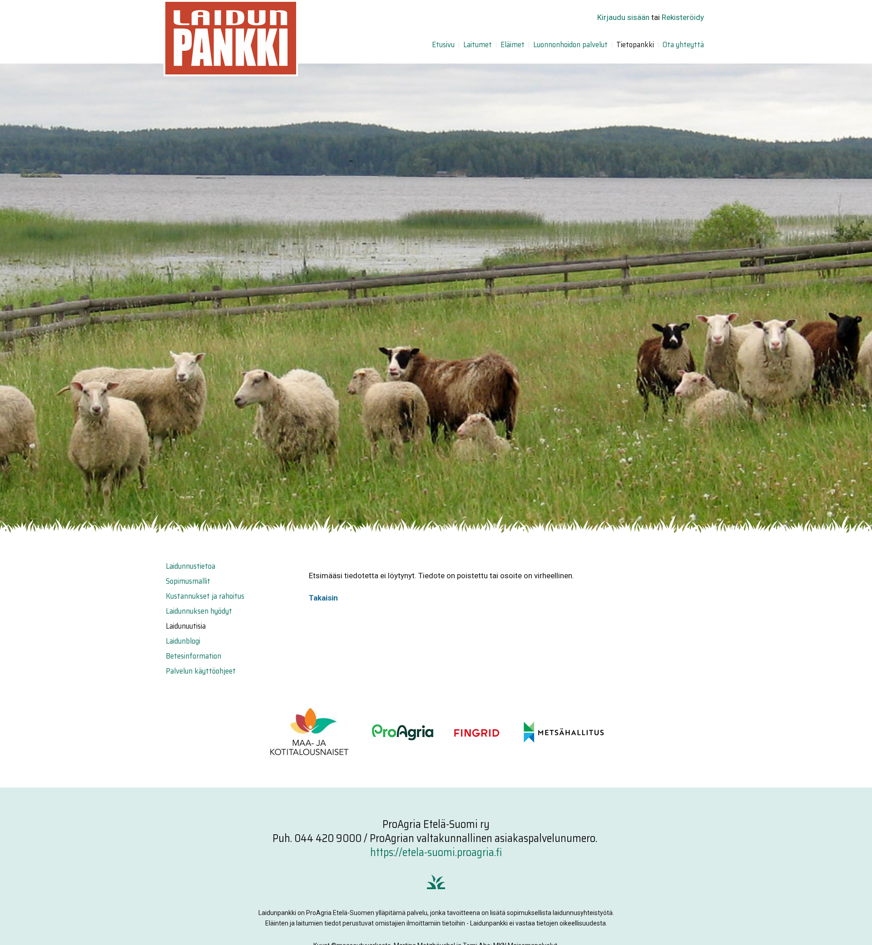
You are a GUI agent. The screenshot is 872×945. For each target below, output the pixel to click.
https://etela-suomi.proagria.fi (436, 852)
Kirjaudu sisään (623, 17)
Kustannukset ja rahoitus (205, 596)
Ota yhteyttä (683, 44)
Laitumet (477, 44)
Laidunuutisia (186, 626)
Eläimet (512, 44)
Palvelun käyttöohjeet (201, 671)
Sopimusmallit (188, 581)
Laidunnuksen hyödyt (199, 611)
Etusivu (443, 44)
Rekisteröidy (683, 17)
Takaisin (323, 597)
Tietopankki (635, 44)
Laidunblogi (183, 641)
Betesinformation (193, 656)
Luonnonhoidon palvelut (570, 44)
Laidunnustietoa (190, 566)
